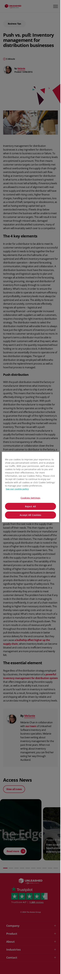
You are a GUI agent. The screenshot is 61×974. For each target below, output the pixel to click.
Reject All (30, 506)
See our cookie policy (17, 488)
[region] (31, 487)
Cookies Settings (30, 497)
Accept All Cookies (30, 515)
